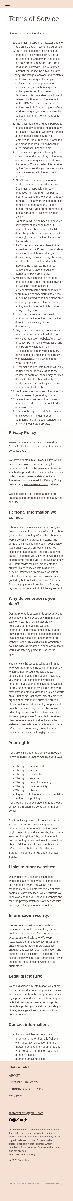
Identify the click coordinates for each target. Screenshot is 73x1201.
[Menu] (7, 4)
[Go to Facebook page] (10, 1120)
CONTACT (16, 1096)
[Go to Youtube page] (21, 1120)
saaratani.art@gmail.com (41, 732)
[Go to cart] (65, 4)
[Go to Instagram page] (14, 1120)
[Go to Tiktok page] (25, 1120)
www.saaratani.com (20, 442)
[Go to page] (18, 1120)
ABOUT (14, 1075)
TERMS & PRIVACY (23, 1082)
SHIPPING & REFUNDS (26, 1089)
